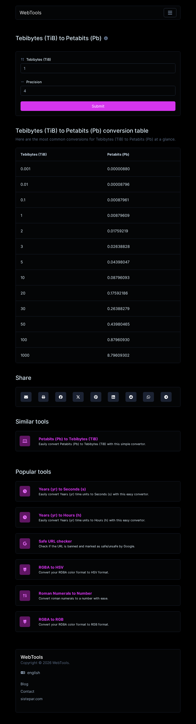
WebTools (30, 13)
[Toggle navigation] (170, 12)
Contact (27, 691)
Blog (24, 684)
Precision (33, 82)
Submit (98, 106)
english (33, 672)
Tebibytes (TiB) (38, 59)
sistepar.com (32, 699)
